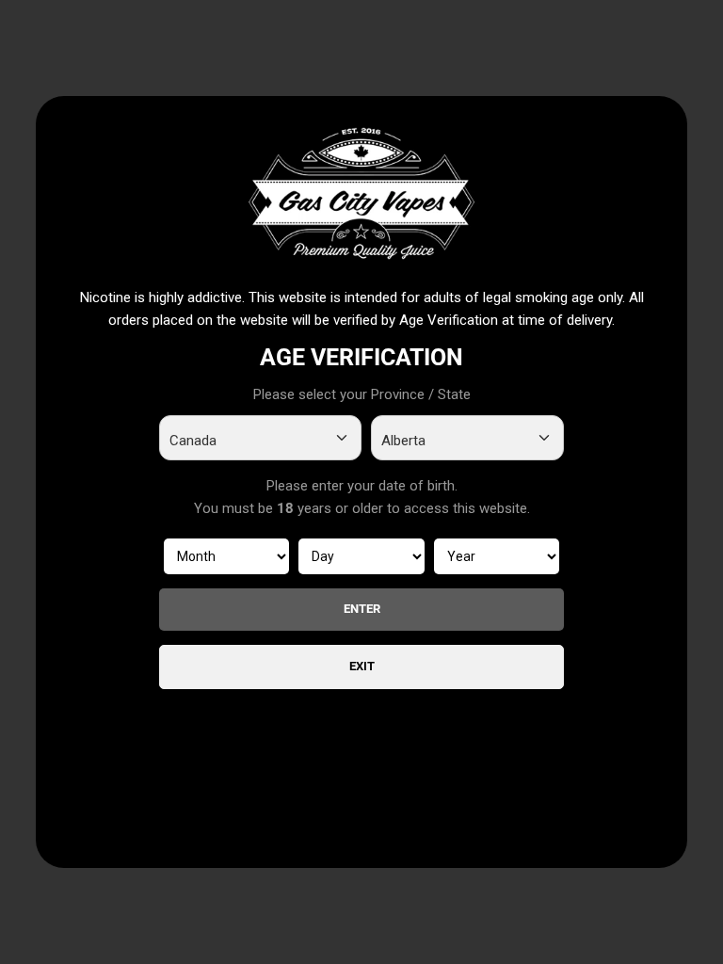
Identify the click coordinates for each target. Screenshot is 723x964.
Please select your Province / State (362, 394)
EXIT (362, 666)
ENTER (362, 609)
